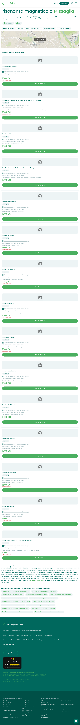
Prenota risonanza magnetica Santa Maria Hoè (15, 608)
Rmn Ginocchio (44, 712)
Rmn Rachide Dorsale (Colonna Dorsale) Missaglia (17, 540)
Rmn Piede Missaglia (8, 235)
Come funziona (15, 631)
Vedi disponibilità (40, 83)
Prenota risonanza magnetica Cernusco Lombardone (17, 612)
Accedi (56, 3)
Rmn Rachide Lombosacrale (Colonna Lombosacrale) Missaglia (21, 100)
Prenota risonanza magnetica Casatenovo (44, 591)
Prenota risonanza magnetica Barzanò (60, 594)
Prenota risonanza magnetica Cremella (13, 605)
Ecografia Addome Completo (67, 704)
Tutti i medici (21, 640)
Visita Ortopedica (7, 707)
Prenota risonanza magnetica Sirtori (36, 594)
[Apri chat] (76, 721)
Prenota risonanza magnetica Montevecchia (14, 598)
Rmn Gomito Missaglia (9, 472)
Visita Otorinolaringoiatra (9, 700)
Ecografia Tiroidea (45, 717)
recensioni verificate (36, 580)
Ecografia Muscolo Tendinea (48, 710)
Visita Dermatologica (27, 705)
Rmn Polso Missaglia (8, 506)
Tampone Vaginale (8, 702)
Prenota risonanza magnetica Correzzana (43, 608)
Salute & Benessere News (11, 635)
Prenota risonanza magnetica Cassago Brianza (41, 605)
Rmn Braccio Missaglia (9, 371)
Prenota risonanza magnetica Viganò (12, 594)
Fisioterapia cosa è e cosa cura (11, 717)
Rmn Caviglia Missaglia (9, 202)
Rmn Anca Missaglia (8, 303)
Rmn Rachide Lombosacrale (66, 712)
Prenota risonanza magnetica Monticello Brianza (15, 591)
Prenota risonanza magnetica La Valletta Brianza (16, 601)
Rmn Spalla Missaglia (8, 134)
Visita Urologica (7, 705)
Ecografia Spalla (64, 710)
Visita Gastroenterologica (9, 710)
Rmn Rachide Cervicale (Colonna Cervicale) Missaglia (18, 168)
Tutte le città (30, 640)
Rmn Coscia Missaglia (8, 337)
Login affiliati (11, 653)
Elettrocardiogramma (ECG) (47, 708)
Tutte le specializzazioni (43, 640)
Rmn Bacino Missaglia (8, 269)
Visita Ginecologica (27, 702)
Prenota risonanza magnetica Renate (43, 601)
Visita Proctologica (7, 714)
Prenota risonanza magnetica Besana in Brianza (43, 598)
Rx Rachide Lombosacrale (66, 714)
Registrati (64, 3)
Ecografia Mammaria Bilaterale (67, 708)
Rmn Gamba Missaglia (9, 405)
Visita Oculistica (26, 700)
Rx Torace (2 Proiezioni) (65, 700)
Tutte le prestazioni (9, 640)
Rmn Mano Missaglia (8, 439)
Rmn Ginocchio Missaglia (9, 66)
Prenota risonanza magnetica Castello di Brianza (49, 612)
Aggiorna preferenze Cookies (18, 681)
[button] (76, 3)
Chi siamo (6, 631)
